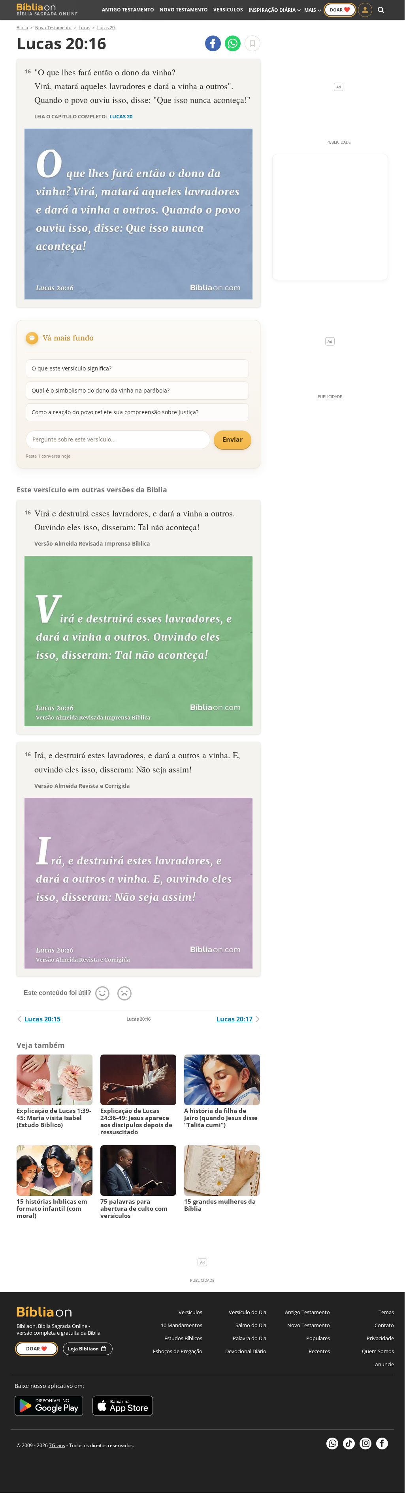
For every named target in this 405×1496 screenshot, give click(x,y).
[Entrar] (365, 10)
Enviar (232, 439)
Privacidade (380, 1338)
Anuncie (384, 1364)
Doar (340, 9)
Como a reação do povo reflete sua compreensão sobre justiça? (115, 412)
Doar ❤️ (36, 1348)
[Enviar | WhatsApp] (233, 43)
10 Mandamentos (181, 1325)
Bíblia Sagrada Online (47, 14)
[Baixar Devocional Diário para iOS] (122, 1407)
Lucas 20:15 (42, 1019)
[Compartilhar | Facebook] (213, 43)
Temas (386, 1312)
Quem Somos (378, 1351)
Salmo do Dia (250, 1325)
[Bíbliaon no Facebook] (382, 1443)
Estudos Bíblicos (183, 1338)
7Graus (57, 1445)
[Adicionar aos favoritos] (252, 43)
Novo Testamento (184, 9)
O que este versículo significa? (71, 368)
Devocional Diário (245, 1351)
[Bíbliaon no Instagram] (365, 1443)
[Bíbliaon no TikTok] (349, 1443)
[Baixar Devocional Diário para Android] (49, 1407)
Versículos (228, 9)
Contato (384, 1325)
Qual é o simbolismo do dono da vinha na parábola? (101, 390)
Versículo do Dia (247, 1312)
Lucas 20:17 (234, 1019)
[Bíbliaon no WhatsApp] (332, 1443)
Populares (318, 1338)
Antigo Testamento (128, 9)
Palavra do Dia (249, 1338)
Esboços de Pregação (177, 1351)
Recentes (319, 1351)
